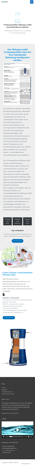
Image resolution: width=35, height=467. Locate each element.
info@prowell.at (6, 452)
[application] (17, 429)
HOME (3, 387)
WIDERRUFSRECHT (7, 391)
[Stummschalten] (28, 436)
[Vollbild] (31, 436)
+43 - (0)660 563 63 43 (8, 450)
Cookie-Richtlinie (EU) (8, 394)
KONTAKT (4, 389)
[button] (17, 430)
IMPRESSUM (5, 413)
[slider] (16, 436)
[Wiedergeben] (4, 436)
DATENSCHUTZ (14, 413)
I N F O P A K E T (17, 241)
